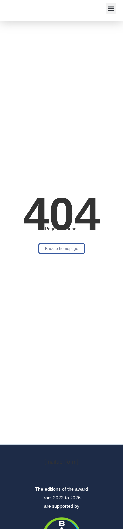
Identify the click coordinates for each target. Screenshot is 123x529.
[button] (111, 8)
